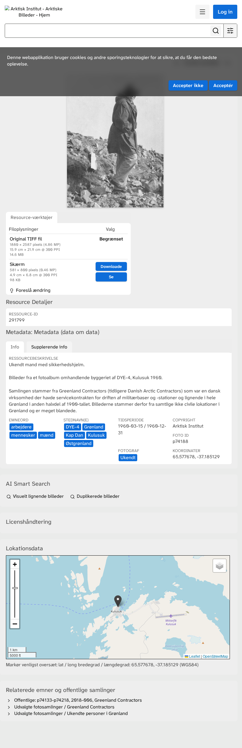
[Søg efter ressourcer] (215, 30)
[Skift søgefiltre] (230, 30)
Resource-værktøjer (32, 217)
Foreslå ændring (32, 290)
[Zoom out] (14, 623)
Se (111, 276)
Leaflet (194, 656)
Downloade (111, 266)
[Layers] (219, 565)
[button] (118, 601)
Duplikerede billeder (98, 496)
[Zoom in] (14, 564)
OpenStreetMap (215, 656)
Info (15, 347)
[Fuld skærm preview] (115, 141)
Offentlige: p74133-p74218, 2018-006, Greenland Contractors (77, 700)
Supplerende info (49, 347)
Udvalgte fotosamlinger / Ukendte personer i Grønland (70, 713)
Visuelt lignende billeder (38, 496)
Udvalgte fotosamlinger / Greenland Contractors (63, 707)
